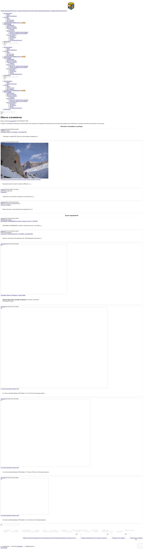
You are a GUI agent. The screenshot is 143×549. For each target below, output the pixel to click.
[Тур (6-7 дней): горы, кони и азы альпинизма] (136, 538)
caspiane (12, 121)
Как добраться (64, 530)
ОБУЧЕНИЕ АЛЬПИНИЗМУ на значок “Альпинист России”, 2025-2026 (19, 221)
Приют (44, 530)
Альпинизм (4, 192)
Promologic (20, 546)
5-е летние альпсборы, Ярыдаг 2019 (10, 467)
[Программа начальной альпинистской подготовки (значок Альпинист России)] (86, 538)
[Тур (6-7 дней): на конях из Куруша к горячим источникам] (127, 538)
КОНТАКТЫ (120, 531)
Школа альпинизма (116, 530)
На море (96, 531)
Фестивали (78, 531)
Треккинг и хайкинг (129, 530)
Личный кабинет (7, 530)
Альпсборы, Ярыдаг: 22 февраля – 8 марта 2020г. (13, 295)
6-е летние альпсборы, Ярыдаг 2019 (10, 515)
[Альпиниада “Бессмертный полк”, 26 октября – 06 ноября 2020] (48, 538)
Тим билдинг (87, 531)
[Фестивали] (109, 538)
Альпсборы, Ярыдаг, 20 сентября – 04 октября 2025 (14, 132)
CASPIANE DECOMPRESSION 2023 (79, 530)
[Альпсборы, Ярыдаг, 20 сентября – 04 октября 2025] (27, 538)
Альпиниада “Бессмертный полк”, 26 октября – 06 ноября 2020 (17, 233)
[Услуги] (73, 538)
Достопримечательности (107, 531)
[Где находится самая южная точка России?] (62, 538)
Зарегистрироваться (26, 530)
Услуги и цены (53, 530)
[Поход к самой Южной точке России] (99, 538)
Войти (16, 530)
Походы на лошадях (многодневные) (31, 531)
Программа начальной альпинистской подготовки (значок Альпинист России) (21, 179)
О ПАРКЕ (37, 530)
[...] (37, 136)
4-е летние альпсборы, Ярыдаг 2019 (10, 388)
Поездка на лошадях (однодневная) (51, 531)
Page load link (4, 547)
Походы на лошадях (6, 204)
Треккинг (6, 531)
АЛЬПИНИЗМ (105, 530)
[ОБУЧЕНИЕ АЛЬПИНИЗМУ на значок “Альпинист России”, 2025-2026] (37, 538)
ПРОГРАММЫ (94, 530)
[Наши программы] (78, 538)
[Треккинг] (118, 538)
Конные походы (15, 531)
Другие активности (67, 531)
